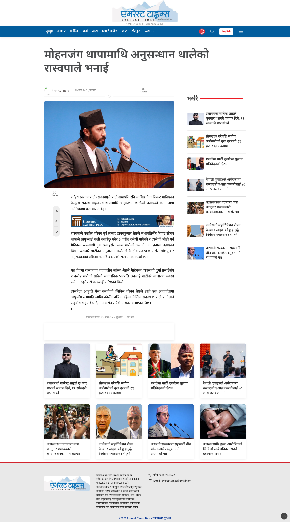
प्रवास (95, 31)
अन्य (147, 31)
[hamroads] (122, 221)
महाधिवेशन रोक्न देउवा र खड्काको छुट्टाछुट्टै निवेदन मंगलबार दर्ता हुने (223, 230)
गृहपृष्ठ (49, 31)
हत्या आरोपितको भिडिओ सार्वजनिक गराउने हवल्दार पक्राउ (222, 449)
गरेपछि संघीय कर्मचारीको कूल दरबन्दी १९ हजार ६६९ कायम (223, 141)
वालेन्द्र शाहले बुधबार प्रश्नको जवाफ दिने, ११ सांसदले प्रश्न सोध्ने (225, 118)
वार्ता (85, 31)
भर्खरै (192, 98)
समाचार (61, 31)
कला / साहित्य (109, 31)
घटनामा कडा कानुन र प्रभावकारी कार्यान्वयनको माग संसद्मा (222, 207)
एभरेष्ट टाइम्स (62, 90)
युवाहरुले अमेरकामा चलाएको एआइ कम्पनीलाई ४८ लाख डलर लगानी (225, 184)
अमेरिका (74, 31)
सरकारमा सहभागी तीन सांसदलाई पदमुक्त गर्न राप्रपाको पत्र (223, 253)
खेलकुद (135, 31)
